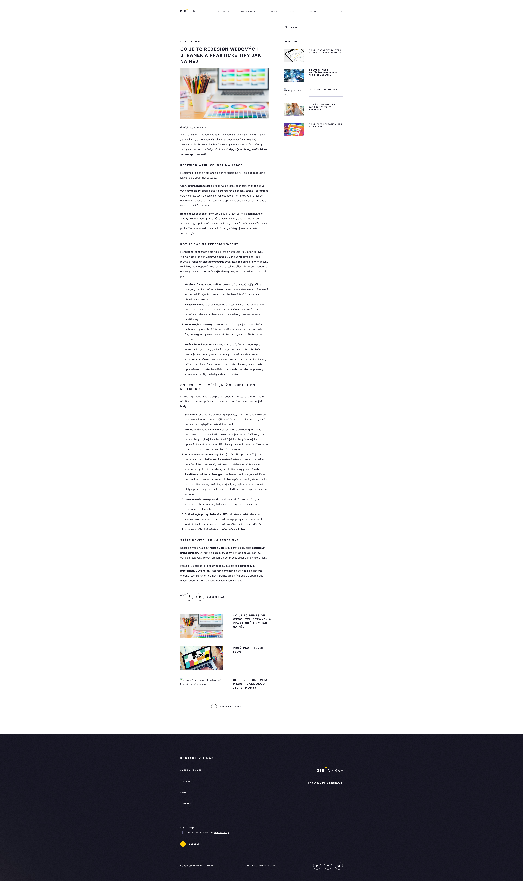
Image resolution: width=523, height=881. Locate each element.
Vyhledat (286, 28)
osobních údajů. (221, 832)
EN (341, 11)
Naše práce (248, 11)
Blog (292, 11)
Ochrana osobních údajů (192, 865)
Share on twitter (200, 597)
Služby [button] (223, 11)
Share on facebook (189, 597)
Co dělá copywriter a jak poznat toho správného (323, 106)
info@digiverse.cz (325, 782)
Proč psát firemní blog (324, 90)
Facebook (328, 866)
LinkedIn (317, 866)
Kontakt (313, 11)
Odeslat (194, 844)
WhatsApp (339, 866)
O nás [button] (272, 11)
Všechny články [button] (230, 707)
